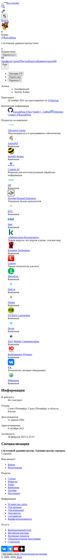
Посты (24, 61)
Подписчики (15, 77)
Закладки (15, 73)
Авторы (12, 490)
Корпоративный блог (20, 530)
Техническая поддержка (33, 554)
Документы (14, 513)
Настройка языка (11, 554)
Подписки (14, 80)
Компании (13, 487)
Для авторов (14, 507)
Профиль (6, 61)
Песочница (14, 493)
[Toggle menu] (2, 3)
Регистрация (15, 467)
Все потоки (13, 3)
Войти (11, 464)
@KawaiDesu (8, 37)
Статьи (15, 61)
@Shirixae (53, 100)
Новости (32, 61)
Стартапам (14, 541)
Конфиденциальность (20, 519)
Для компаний (16, 510)
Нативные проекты (18, 535)
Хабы (11, 484)
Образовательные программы (24, 538)
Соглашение (14, 516)
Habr (19, 557)
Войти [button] (4, 20)
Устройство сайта (17, 504)
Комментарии (47, 61)
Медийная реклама (18, 533)
